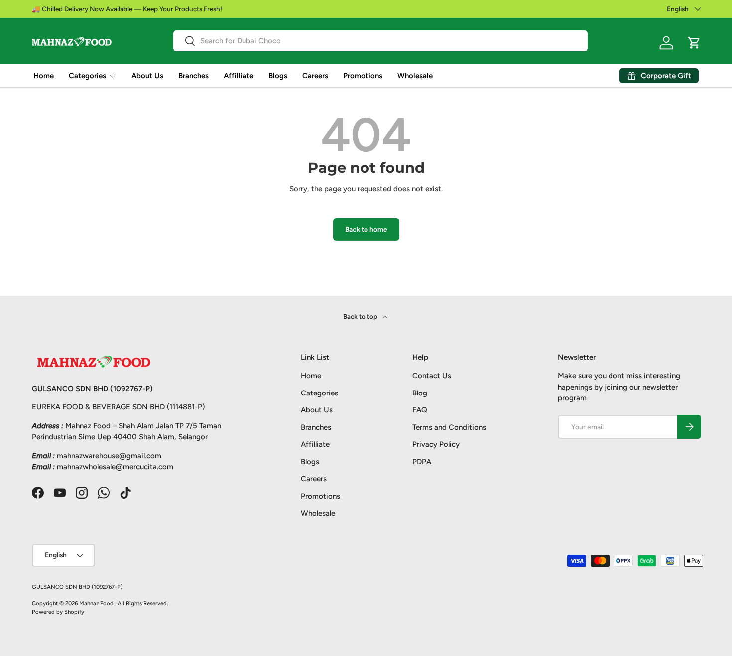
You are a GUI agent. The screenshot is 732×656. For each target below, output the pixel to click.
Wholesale (415, 75)
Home (43, 75)
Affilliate (238, 75)
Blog (419, 393)
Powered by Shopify (58, 611)
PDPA (421, 461)
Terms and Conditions (449, 427)
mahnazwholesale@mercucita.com (115, 466)
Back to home (366, 229)
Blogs (277, 75)
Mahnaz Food (97, 603)
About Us (147, 75)
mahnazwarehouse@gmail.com (109, 455)
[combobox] (380, 40)
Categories (87, 75)
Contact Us (431, 375)
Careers (315, 75)
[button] (694, 43)
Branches (193, 75)
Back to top (361, 316)
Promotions (362, 75)
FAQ (419, 409)
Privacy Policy (436, 444)
